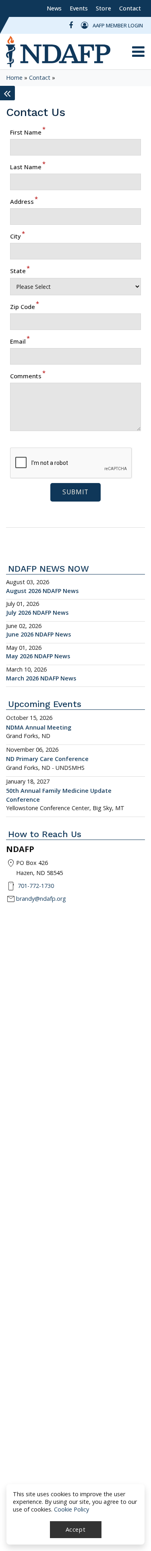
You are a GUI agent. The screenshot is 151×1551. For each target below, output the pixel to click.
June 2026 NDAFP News (38, 634)
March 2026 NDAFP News (41, 678)
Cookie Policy (71, 1509)
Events (79, 8)
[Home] (58, 51)
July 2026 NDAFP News (37, 612)
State (20, 271)
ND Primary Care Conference (47, 759)
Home (14, 77)
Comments (28, 376)
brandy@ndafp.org (41, 898)
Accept (76, 1529)
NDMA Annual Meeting (38, 727)
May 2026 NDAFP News (38, 656)
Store (103, 8)
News (54, 8)
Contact (130, 8)
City (17, 236)
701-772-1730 (36, 886)
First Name (28, 132)
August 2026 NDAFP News (42, 591)
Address (24, 201)
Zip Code (24, 307)
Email (20, 341)
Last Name (28, 167)
